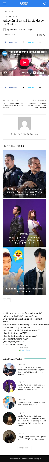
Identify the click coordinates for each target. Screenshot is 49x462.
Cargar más (23, 448)
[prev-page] (4, 300)
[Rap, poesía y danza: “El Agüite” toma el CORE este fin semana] (9, 436)
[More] (40, 42)
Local (11, 11)
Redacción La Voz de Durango (21, 29)
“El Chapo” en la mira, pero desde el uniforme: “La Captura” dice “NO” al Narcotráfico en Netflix (24, 192)
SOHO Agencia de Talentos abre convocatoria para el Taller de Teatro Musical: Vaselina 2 (24, 240)
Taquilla (24, 186)
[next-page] (8, 300)
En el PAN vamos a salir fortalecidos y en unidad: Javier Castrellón (37, 105)
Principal (13, 16)
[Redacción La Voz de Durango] (5, 29)
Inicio (5, 11)
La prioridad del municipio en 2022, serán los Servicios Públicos (13, 105)
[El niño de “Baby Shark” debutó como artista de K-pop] (24, 271)
